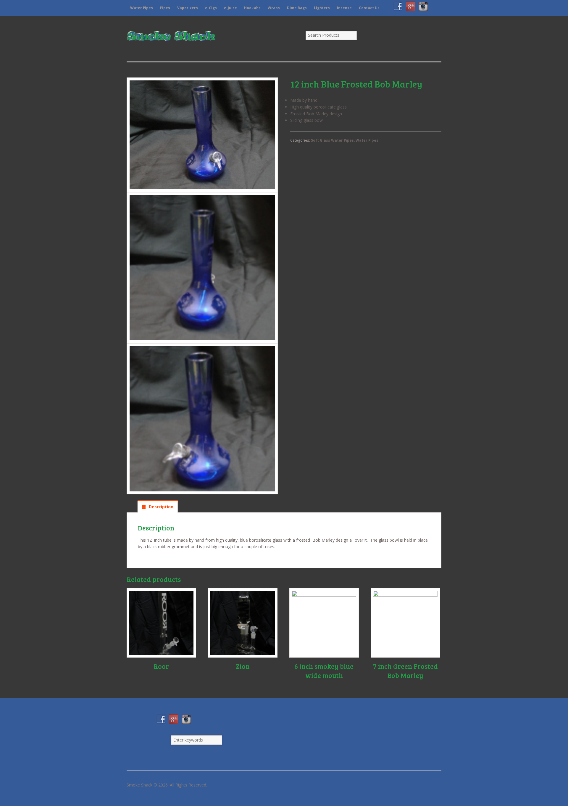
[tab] (158, 506)
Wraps (274, 7)
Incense (344, 7)
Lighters (322, 7)
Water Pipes (141, 7)
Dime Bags (297, 7)
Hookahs (252, 7)
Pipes (165, 7)
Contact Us (369, 7)
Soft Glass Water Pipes (332, 140)
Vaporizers (187, 7)
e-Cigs (211, 7)
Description (160, 506)
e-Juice (230, 7)
